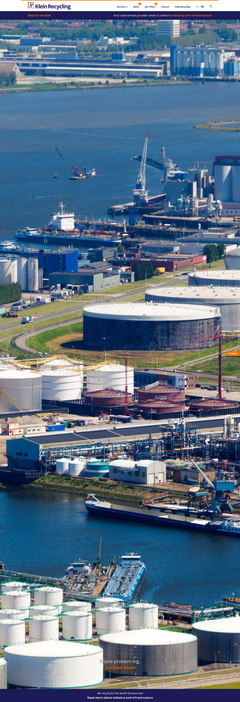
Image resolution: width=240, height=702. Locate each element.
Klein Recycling (182, 6)
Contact (165, 6)
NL (197, 6)
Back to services (39, 15)
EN (202, 6)
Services (121, 6)
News (136, 6)
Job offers (150, 6)
